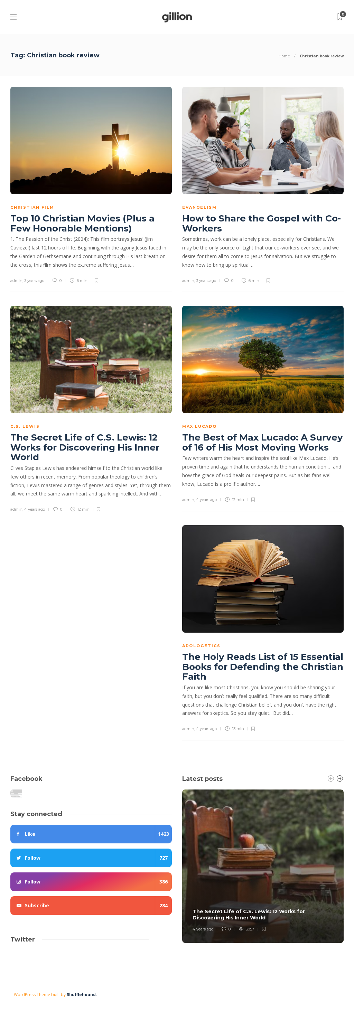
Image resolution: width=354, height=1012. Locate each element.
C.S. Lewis (25, 426)
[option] (263, 866)
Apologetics (201, 645)
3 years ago (34, 280)
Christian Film (32, 207)
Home (284, 55)
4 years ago (34, 509)
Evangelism (199, 207)
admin (16, 280)
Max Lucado (199, 426)
